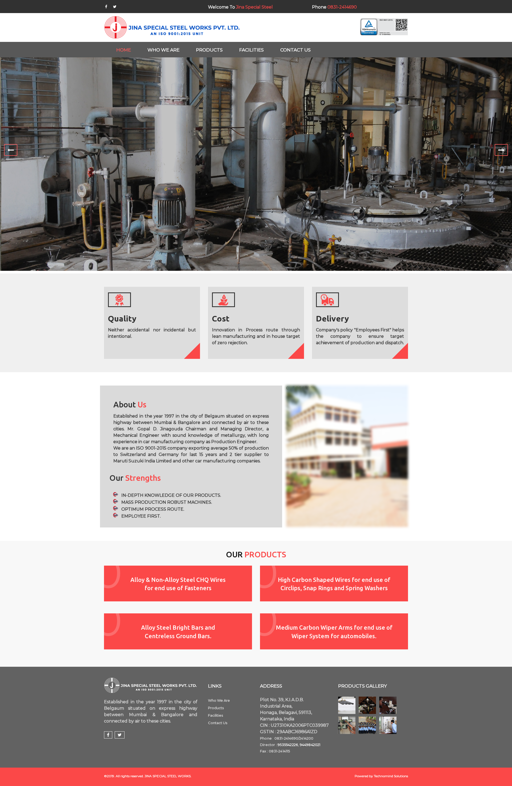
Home (123, 50)
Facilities (215, 715)
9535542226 (288, 745)
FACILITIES (251, 50)
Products (216, 708)
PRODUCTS (209, 50)
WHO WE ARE (163, 50)
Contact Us (217, 723)
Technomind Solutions (391, 776)
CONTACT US (295, 50)
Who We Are (219, 700)
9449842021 (310, 745)
